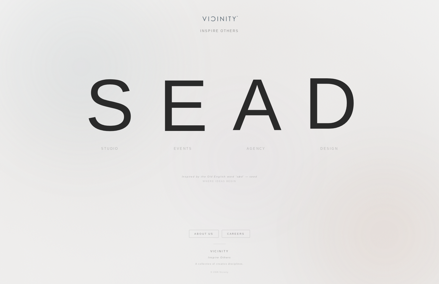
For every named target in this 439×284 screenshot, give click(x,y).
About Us (203, 233)
